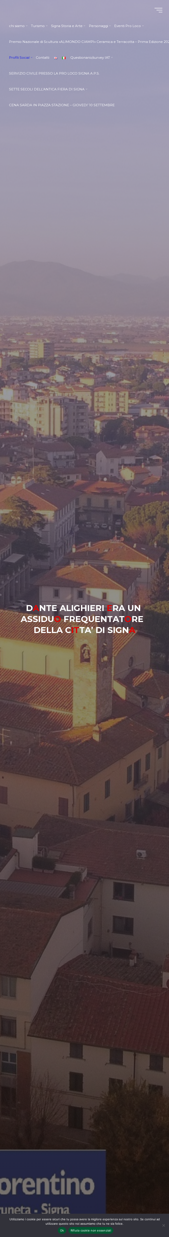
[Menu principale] (158, 10)
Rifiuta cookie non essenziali (91, 1230)
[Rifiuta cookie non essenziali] (163, 1225)
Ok (62, 1230)
